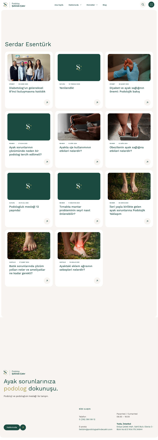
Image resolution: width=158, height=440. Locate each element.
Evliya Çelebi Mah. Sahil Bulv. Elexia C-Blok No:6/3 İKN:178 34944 (135, 427)
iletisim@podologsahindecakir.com (95, 429)
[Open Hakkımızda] (80, 4)
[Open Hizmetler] (96, 4)
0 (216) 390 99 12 (87, 419)
